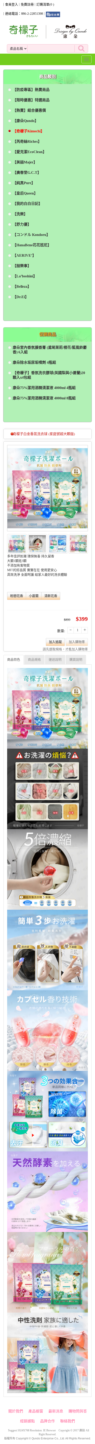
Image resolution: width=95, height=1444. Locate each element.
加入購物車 (77, 642)
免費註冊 (27, 4)
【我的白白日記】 (27, 204)
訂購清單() (45, 4)
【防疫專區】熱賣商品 (31, 90)
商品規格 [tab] (34, 659)
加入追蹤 (55, 642)
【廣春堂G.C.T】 (27, 172)
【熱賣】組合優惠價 (29, 110)
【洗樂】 (20, 214)
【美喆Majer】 (25, 162)
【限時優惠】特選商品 (31, 100)
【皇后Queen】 (25, 193)
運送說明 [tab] (55, 659)
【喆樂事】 (22, 266)
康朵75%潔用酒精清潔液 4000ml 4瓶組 (44, 388)
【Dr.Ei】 (21, 297)
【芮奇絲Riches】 (27, 141)
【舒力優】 (22, 224)
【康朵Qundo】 (25, 121)
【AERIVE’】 (24, 255)
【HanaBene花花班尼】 (32, 245)
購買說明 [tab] (75, 659)
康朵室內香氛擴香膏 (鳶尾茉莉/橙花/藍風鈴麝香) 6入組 (50, 350)
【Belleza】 (22, 286)
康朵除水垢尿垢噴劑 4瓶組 (34, 362)
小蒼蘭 (34, 596)
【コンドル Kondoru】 (31, 235)
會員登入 (11, 4)
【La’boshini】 (25, 276)
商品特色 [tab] (13, 659)
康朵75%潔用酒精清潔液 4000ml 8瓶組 (44, 398)
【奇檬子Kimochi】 (28, 131)
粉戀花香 (16, 596)
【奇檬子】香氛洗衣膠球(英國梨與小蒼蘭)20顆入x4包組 (49, 375)
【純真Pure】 (24, 183)
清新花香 (50, 596)
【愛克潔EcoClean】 (29, 152)
